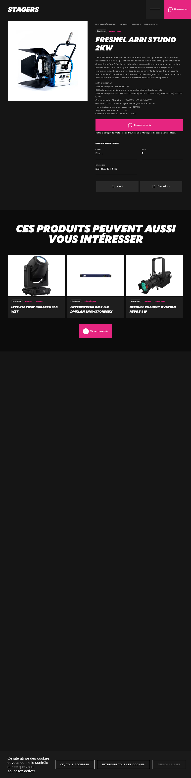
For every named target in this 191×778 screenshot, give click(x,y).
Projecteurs (136, 24)
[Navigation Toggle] (155, 9)
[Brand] (19, 9)
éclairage (123, 24)
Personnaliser (169, 764)
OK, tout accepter (74, 764)
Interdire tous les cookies (123, 764)
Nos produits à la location (106, 24)
